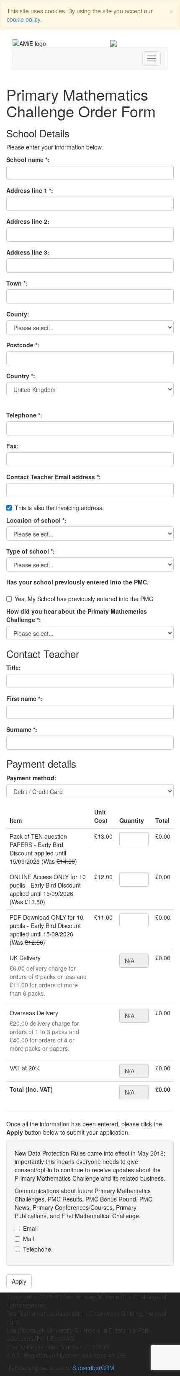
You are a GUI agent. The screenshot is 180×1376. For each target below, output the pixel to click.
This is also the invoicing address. (59, 507)
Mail (28, 1238)
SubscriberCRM (93, 1367)
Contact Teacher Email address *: (53, 477)
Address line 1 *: (29, 190)
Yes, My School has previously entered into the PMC (84, 598)
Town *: (17, 283)
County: (17, 314)
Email (30, 1228)
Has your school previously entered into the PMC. (77, 582)
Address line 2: (27, 221)
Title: (13, 667)
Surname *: (21, 729)
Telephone (37, 1249)
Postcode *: (22, 345)
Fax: (12, 446)
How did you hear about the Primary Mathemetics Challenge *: (76, 615)
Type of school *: (30, 551)
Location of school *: (36, 520)
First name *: (24, 698)
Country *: (20, 376)
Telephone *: (24, 415)
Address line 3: (27, 252)
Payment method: (31, 778)
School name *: (27, 159)
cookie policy (23, 19)
